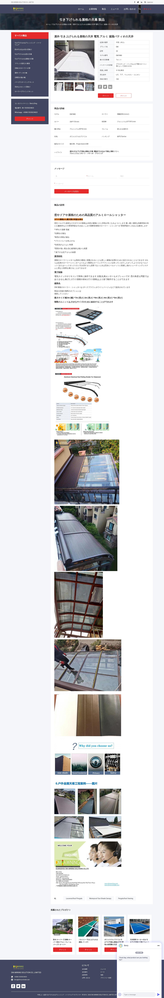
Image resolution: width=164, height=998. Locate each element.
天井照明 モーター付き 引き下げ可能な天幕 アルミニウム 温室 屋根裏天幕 (139, 942)
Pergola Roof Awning (125, 898)
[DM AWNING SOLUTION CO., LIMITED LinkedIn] (141, 2)
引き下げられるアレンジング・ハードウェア (28, 44)
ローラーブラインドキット (24, 91)
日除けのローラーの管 (22, 68)
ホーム (48, 24)
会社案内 (84, 972)
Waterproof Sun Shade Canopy (100, 898)
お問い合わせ (86, 978)
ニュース (103, 969)
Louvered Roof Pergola (74, 898)
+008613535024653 (30, 112)
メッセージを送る (71, 191)
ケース (103, 972)
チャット (29, 119)
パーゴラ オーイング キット (24, 82)
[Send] (158, 994)
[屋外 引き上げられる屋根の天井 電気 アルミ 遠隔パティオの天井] (74, 60)
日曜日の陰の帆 (20, 77)
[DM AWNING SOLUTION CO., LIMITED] (18, 9)
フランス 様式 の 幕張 (22, 63)
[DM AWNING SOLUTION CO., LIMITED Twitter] (138, 2)
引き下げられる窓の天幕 (23, 54)
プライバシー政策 (106, 978)
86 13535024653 (28, 108)
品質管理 (84, 975)
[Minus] (158, 945)
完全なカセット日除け (22, 87)
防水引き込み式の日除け (23, 49)
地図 (102, 975)
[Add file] (119, 994)
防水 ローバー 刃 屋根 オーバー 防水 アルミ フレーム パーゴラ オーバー (62, 942)
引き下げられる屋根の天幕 (61, 24)
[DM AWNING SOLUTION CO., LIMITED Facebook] (134, 2)
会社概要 (84, 969)
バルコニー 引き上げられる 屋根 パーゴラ (88, 941)
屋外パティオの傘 (21, 73)
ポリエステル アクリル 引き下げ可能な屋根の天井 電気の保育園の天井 (114, 942)
